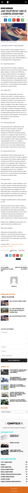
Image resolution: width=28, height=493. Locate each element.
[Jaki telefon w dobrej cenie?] (5, 303)
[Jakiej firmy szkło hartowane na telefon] (5, 452)
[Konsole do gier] (5, 445)
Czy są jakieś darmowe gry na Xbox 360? (7, 269)
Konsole (3, 464)
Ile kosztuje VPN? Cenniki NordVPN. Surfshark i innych (18, 400)
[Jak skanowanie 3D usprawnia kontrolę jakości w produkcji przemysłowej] (5, 379)
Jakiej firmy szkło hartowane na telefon (16, 450)
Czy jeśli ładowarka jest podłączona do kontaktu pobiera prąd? (16, 310)
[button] (26, 2)
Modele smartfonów (7, 472)
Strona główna (4, 5)
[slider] (5, 250)
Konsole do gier (14, 442)
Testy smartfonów (6, 462)
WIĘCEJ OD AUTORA (8, 297)
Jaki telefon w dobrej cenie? (17, 301)
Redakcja (6, 16)
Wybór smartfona (9, 8)
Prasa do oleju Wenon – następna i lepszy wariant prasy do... (18, 386)
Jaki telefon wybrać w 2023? (17, 316)
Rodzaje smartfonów (7, 469)
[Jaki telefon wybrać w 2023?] (5, 318)
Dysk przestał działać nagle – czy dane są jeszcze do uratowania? (18, 371)
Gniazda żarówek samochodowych (11, 481)
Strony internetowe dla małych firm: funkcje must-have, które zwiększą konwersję (18, 394)
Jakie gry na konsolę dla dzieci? (21, 268)
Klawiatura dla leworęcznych (14, 436)
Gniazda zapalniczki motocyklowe (11, 474)
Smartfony (3, 8)
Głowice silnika (5, 479)
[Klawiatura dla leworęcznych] (5, 437)
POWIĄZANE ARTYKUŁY (8, 294)
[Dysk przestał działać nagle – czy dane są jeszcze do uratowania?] (5, 372)
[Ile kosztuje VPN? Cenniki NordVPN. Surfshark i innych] (5, 402)
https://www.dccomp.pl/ (7, 246)
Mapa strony (14, 488)
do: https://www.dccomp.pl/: (16, 244)
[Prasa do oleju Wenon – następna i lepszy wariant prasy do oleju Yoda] (5, 387)
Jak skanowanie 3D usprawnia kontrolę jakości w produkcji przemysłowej (18, 379)
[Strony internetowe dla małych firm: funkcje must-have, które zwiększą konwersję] (5, 394)
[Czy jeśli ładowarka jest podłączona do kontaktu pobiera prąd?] (5, 310)
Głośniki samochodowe (7, 476)
